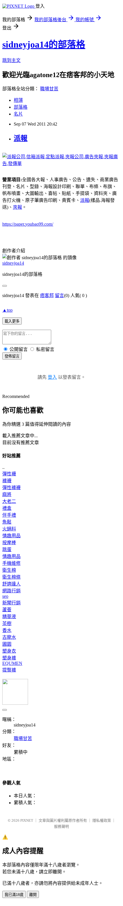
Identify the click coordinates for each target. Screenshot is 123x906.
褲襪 (6, 480)
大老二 (9, 501)
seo (5, 596)
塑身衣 (9, 651)
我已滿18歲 (14, 895)
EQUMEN (12, 663)
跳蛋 (6, 549)
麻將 (6, 494)
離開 (33, 895)
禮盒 (6, 508)
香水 (6, 630)
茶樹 (6, 623)
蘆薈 (6, 609)
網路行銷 (11, 590)
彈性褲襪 (11, 487)
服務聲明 (61, 826)
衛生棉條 (11, 577)
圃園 (6, 644)
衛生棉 (9, 570)
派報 (20, 138)
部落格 (20, 107)
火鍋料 (9, 528)
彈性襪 (9, 473)
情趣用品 (11, 535)
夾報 (17, 207)
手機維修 (11, 563)
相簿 (18, 100)
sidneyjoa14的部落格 (43, 44)
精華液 (9, 616)
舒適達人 (11, 583)
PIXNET (26, 820)
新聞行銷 (11, 602)
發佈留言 (12, 356)
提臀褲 (9, 669)
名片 (18, 114)
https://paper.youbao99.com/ (27, 224)
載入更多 (12, 321)
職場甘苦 (49, 88)
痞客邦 (47, 295)
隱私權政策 (101, 820)
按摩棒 (9, 542)
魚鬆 (6, 522)
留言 (59, 295)
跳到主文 (11, 60)
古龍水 (9, 637)
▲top (7, 310)
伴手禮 (9, 515)
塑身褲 (9, 657)
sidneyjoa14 (13, 263)
